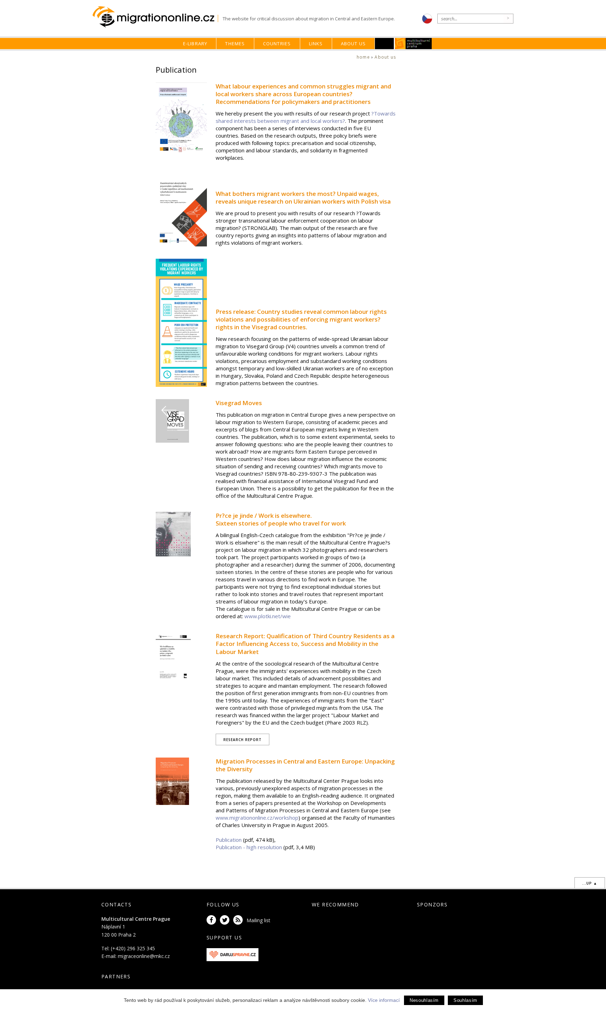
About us (353, 43)
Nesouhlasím (424, 1000)
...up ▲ (589, 883)
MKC (413, 43)
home (363, 57)
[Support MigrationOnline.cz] (232, 954)
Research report (242, 739)
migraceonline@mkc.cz (144, 956)
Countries (277, 43)
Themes (235, 43)
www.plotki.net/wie (267, 616)
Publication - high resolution (249, 847)
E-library (195, 43)
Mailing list (258, 920)
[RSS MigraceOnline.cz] (239, 920)
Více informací (384, 1000)
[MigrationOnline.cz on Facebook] (212, 920)
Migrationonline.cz (155, 17)
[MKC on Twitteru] (226, 920)
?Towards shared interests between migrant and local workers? (306, 117)
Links (316, 43)
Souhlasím (465, 1000)
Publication (229, 839)
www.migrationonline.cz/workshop (257, 817)
